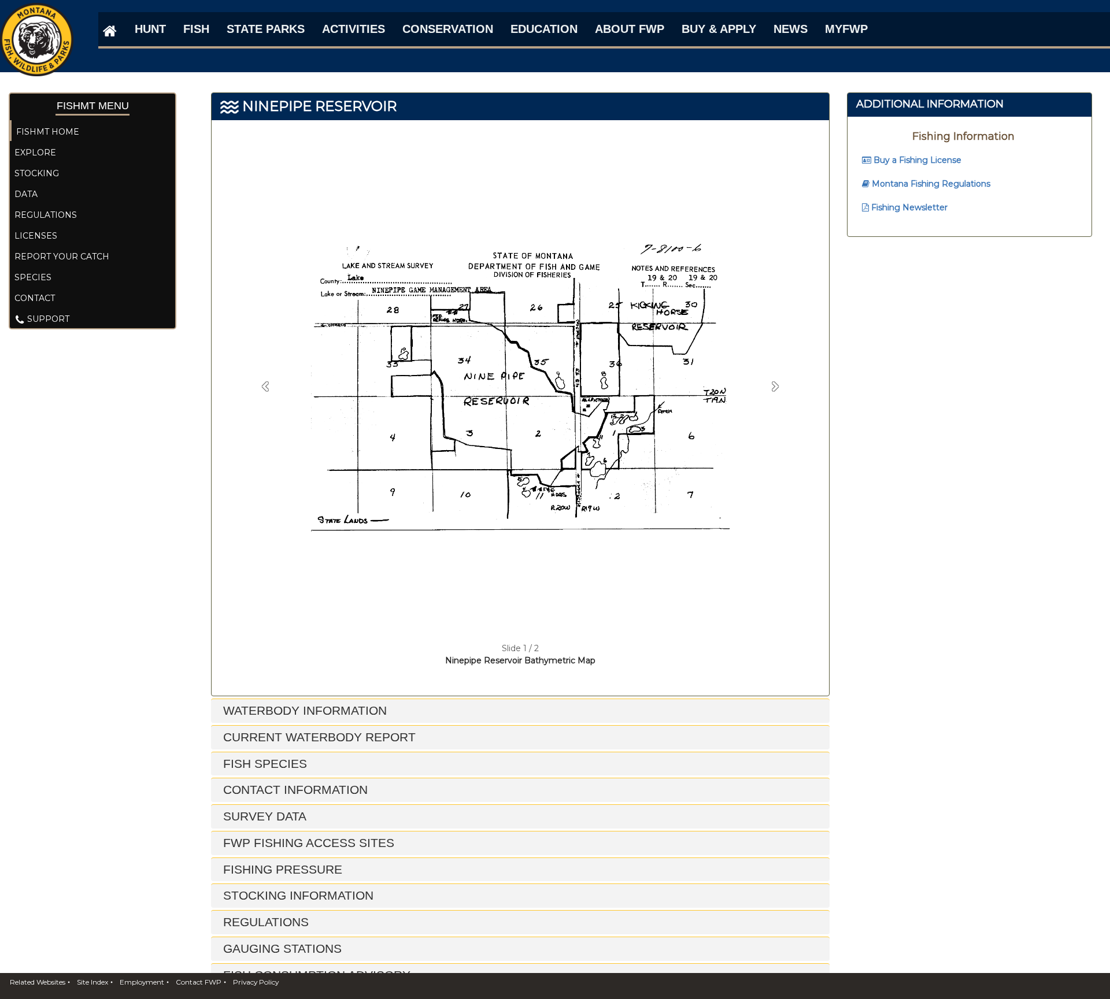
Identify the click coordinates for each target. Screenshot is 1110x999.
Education (544, 29)
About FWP (629, 29)
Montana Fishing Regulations (930, 184)
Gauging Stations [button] (281, 948)
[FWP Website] (107, 30)
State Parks (266, 29)
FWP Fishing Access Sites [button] (307, 842)
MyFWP (846, 29)
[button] (265, 387)
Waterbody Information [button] (303, 710)
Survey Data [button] (263, 816)
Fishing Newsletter (908, 207)
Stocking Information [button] (296, 895)
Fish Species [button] (263, 763)
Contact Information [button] (294, 789)
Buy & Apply (719, 29)
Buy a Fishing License (916, 160)
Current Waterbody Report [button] (318, 737)
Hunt (150, 29)
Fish (196, 29)
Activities (353, 29)
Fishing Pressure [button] (281, 869)
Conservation (447, 29)
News (791, 29)
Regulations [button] (264, 922)
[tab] (520, 711)
